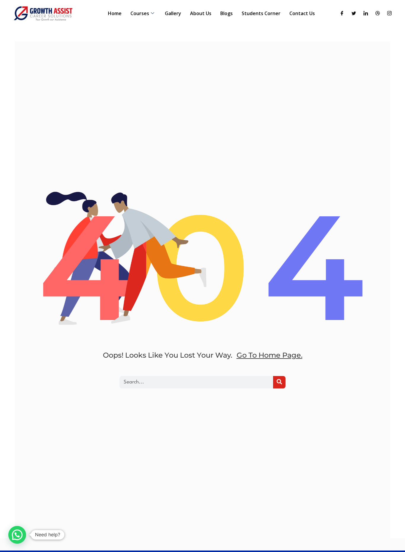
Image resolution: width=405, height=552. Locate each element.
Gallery (173, 13)
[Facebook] (342, 13)
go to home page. (269, 355)
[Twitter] (354, 13)
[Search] (279, 382)
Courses (139, 13)
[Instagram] (389, 13)
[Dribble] (377, 13)
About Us (200, 13)
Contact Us (302, 13)
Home (115, 13)
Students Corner (261, 13)
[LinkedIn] (365, 13)
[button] (17, 535)
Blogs (226, 13)
